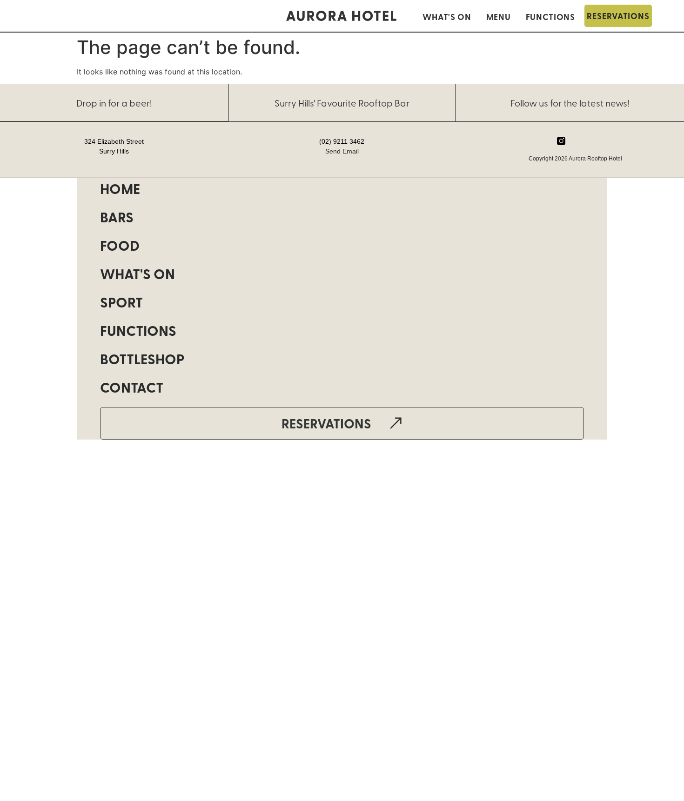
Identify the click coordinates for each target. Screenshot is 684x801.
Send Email (342, 151)
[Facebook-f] (579, 141)
